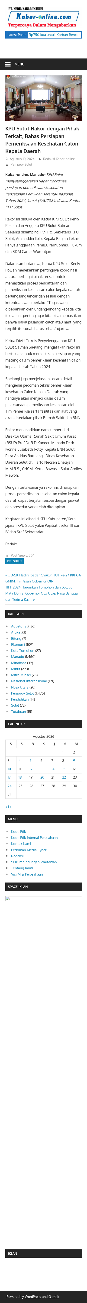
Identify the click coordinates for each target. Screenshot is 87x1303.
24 (10, 786)
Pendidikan (20, 699)
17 (9, 777)
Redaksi (17, 856)
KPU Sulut (14, 561)
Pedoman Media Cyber (28, 850)
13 (41, 769)
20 (42, 777)
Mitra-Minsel (21, 675)
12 (30, 769)
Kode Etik (18, 831)
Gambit (53, 1297)
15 (63, 769)
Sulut (15, 705)
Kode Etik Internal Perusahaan (34, 837)
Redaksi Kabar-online (59, 159)
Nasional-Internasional (29, 681)
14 (53, 769)
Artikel (16, 632)
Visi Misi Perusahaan (27, 874)
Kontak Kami (21, 843)
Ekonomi (18, 644)
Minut (15, 669)
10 (9, 769)
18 (20, 777)
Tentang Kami (22, 868)
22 (64, 777)
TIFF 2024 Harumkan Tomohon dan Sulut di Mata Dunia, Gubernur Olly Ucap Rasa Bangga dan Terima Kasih (41, 593)
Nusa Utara (20, 687)
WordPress (33, 1297)
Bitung (16, 638)
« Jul (8, 807)
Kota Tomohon (22, 650)
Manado (17, 656)
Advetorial (19, 626)
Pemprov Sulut (21, 164)
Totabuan (18, 711)
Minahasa (18, 663)
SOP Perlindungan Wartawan (34, 862)
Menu (19, 64)
